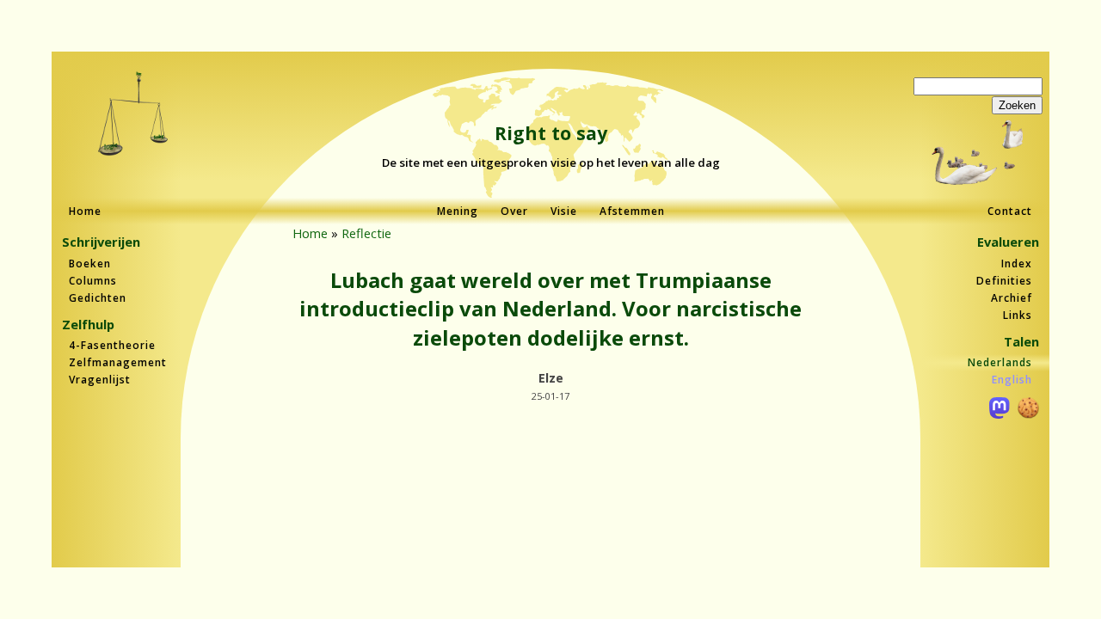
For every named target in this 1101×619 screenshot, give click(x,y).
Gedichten (97, 298)
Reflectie (366, 233)
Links (1017, 315)
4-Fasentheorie (112, 345)
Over (514, 211)
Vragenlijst (100, 379)
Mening (457, 211)
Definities (1004, 280)
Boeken (90, 263)
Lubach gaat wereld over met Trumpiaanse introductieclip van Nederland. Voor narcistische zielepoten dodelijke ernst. (550, 309)
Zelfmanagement (118, 362)
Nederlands (1000, 362)
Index (1016, 263)
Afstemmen (632, 211)
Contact (1009, 211)
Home (85, 211)
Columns (93, 280)
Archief (1011, 298)
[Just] (134, 115)
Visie (563, 211)
